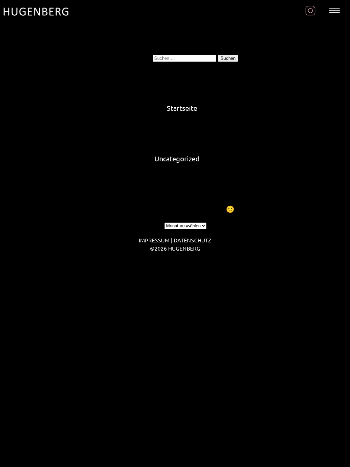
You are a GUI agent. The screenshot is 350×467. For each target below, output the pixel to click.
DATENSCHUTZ (192, 240)
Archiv (153, 224)
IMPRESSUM (154, 240)
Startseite (182, 108)
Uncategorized (177, 158)
